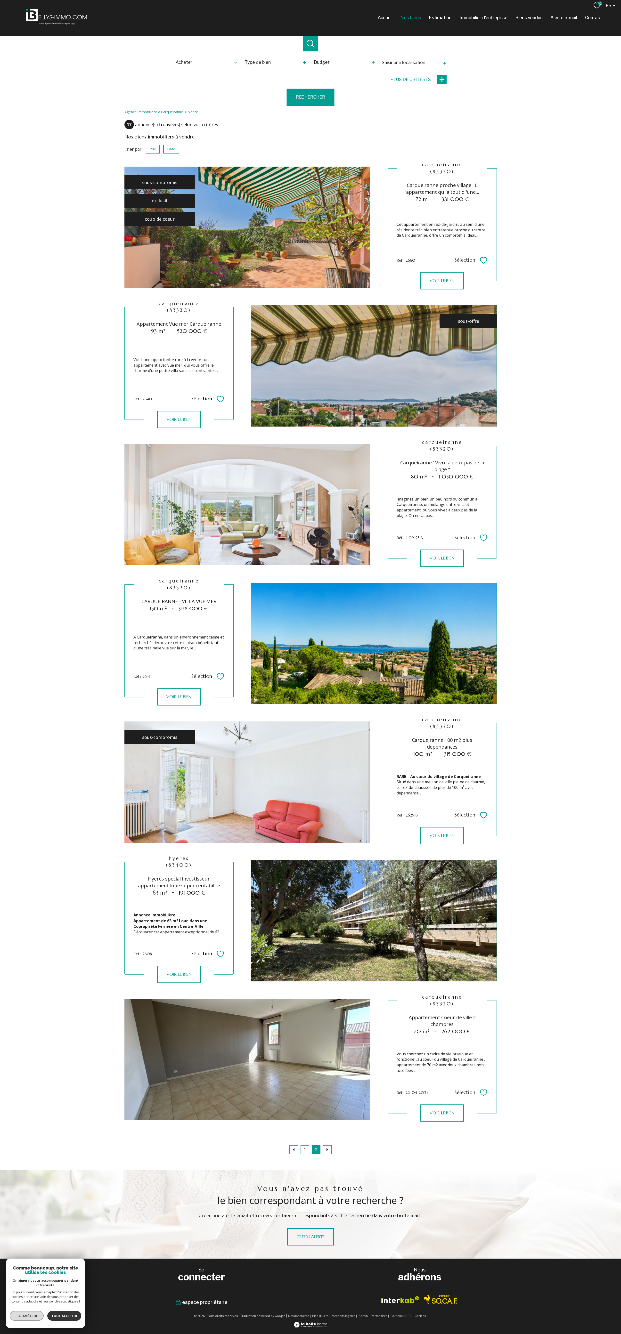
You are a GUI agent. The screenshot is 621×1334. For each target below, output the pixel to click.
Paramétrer (26, 1316)
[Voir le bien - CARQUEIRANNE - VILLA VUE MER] (374, 643)
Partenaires (379, 1316)
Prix (153, 149)
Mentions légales (343, 1316)
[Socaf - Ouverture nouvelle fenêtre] (441, 1299)
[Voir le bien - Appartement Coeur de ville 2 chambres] (247, 1059)
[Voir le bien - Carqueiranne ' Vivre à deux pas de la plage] (247, 504)
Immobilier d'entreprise (483, 17)
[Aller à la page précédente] (293, 1149)
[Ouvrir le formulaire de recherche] (311, 43)
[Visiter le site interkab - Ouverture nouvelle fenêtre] (400, 1299)
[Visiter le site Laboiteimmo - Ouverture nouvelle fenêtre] (310, 1325)
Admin (363, 1316)
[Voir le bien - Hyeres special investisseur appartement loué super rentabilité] (374, 920)
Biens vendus (529, 17)
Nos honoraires (298, 1316)
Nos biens (410, 17)
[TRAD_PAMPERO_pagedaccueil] (56, 23)
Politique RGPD (401, 1316)
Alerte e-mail (563, 17)
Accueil (385, 17)
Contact (593, 17)
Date (171, 149)
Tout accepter (64, 1316)
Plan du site (320, 1316)
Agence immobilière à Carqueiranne (153, 111)
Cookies (420, 1316)
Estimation (440, 17)
